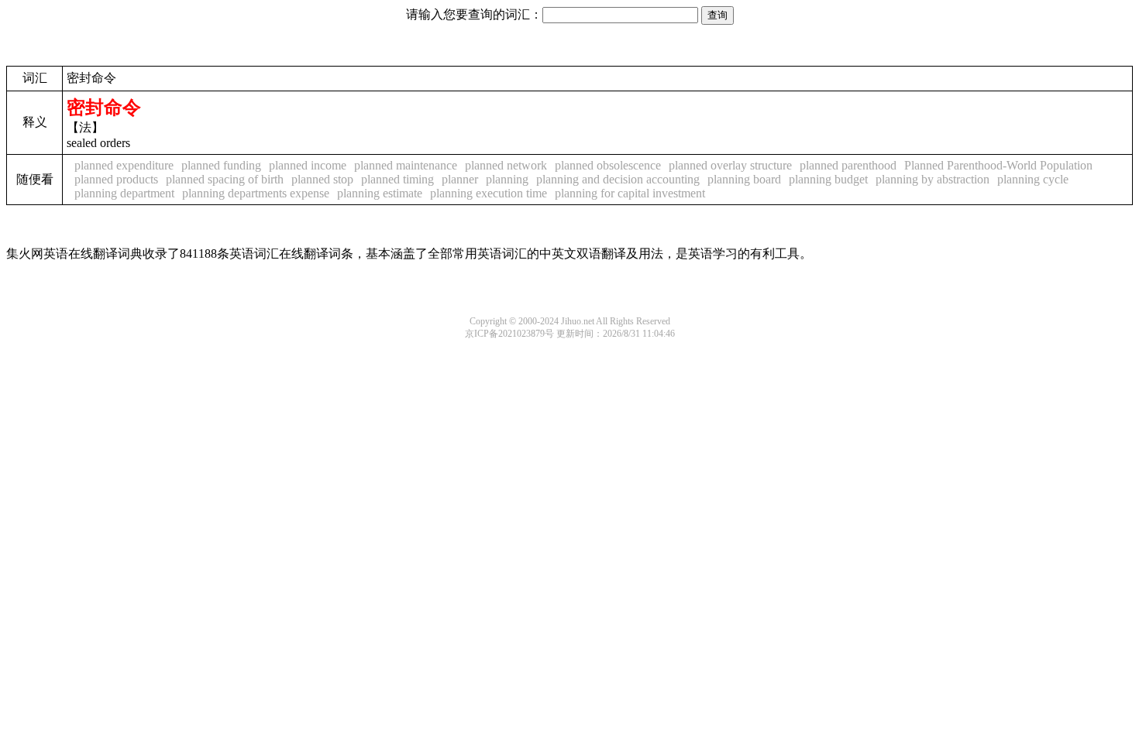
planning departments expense (255, 193)
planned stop (322, 179)
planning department (124, 193)
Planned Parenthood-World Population (998, 165)
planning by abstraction (932, 179)
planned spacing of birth (225, 179)
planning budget (828, 179)
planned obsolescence (608, 165)
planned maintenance (405, 165)
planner (460, 179)
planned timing (397, 179)
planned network (506, 165)
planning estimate (379, 193)
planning (507, 179)
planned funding (221, 165)
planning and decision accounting (618, 179)
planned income (307, 165)
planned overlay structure (730, 165)
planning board (744, 179)
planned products (116, 179)
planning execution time (488, 193)
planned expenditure (124, 165)
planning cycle (1032, 179)
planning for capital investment (630, 193)
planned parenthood (848, 165)
